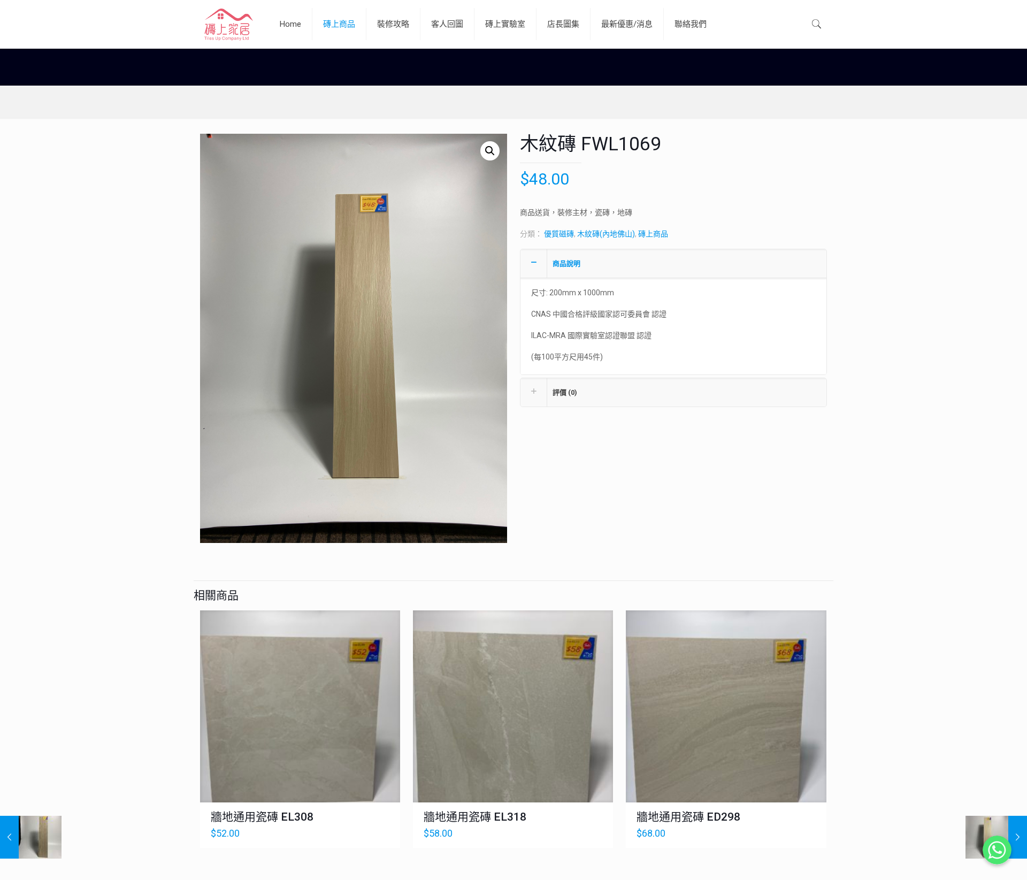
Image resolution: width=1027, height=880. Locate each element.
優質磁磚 (559, 233)
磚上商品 (653, 233)
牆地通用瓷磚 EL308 (262, 816)
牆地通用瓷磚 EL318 (475, 816)
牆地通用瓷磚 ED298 (688, 816)
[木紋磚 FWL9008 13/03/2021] (31, 837)
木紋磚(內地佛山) (606, 233)
